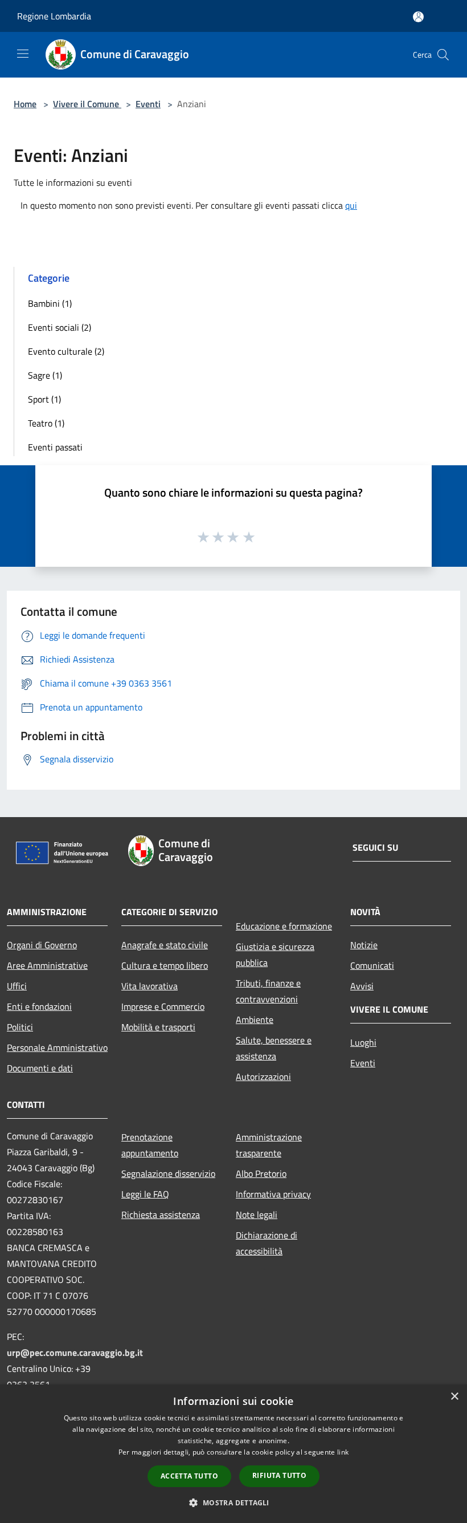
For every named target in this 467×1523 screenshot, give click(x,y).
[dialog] (233, 1453)
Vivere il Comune (87, 104)
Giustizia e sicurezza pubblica (275, 954)
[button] (233, 1502)
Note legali (256, 1214)
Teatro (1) (46, 423)
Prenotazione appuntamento (149, 1145)
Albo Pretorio (261, 1173)
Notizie (364, 945)
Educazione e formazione (284, 926)
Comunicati (372, 965)
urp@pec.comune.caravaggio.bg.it (75, 1352)
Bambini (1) (50, 303)
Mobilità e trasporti (158, 1027)
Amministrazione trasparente (269, 1145)
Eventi (148, 104)
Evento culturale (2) (66, 351)
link (343, 1452)
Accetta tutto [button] (189, 1476)
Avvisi (362, 986)
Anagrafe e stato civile (164, 945)
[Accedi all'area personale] (418, 17)
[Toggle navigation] (23, 53)
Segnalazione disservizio (168, 1173)
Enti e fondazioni (39, 1006)
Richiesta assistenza (160, 1214)
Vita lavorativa (149, 986)
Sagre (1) (45, 375)
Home (25, 104)
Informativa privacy (273, 1194)
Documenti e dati (40, 1068)
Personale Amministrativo (57, 1047)
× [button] (454, 1396)
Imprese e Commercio (162, 1006)
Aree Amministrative (47, 965)
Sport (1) (44, 399)
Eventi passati (55, 447)
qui (351, 205)
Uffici (17, 986)
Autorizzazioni (263, 1076)
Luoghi (363, 1042)
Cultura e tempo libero (164, 965)
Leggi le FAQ (145, 1194)
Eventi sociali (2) (59, 327)
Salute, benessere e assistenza (274, 1048)
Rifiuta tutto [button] (279, 1475)
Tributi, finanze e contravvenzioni (268, 991)
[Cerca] (443, 55)
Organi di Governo (42, 945)
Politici (20, 1027)
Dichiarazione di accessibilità (266, 1243)
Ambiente (254, 1019)
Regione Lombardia (54, 16)
